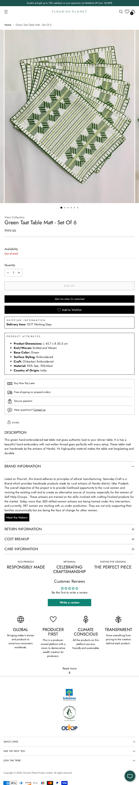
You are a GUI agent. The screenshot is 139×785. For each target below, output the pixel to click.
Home (8, 25)
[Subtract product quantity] (8, 272)
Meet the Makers (17, 517)
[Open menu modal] (6, 11)
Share (15, 422)
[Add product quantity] (19, 272)
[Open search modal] (121, 11)
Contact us (39, 410)
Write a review (69, 602)
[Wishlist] (127, 11)
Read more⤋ (70, 670)
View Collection (15, 217)
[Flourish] (69, 12)
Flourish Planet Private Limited (37, 772)
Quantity (10, 265)
